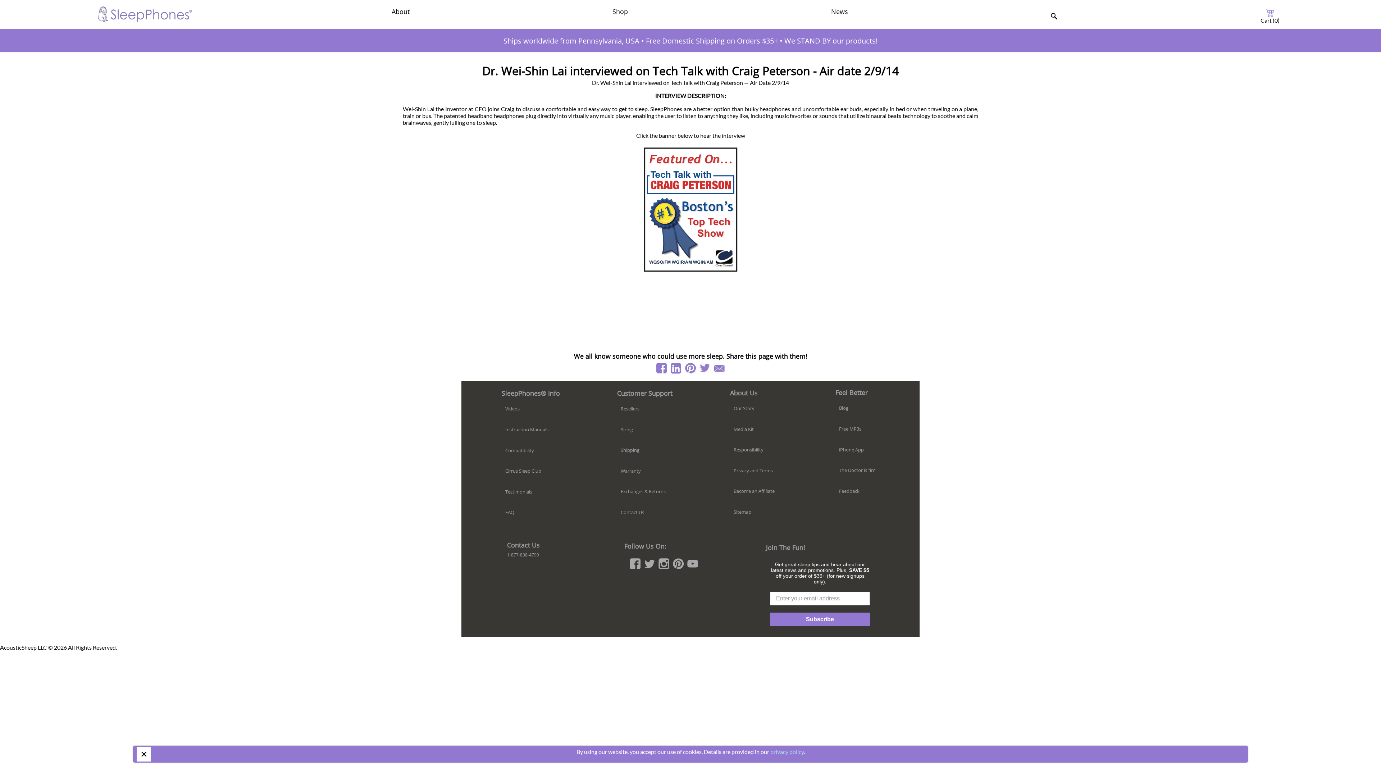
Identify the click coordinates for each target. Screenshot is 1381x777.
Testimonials (518, 492)
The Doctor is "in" (857, 470)
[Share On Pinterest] (690, 368)
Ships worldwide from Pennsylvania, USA (571, 41)
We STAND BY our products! (831, 41)
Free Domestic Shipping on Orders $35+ (712, 41)
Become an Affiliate (754, 491)
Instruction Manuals (526, 429)
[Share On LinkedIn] (676, 368)
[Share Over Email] (719, 368)
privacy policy (787, 751)
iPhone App (851, 449)
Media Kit (744, 429)
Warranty (631, 471)
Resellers (630, 408)
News (839, 11)
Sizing (627, 429)
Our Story (744, 408)
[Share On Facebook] (661, 368)
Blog (843, 408)
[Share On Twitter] (704, 368)
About (401, 11)
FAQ (509, 512)
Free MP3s (850, 429)
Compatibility (519, 450)
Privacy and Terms (753, 470)
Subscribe (820, 619)
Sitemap (742, 512)
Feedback (849, 491)
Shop (620, 11)
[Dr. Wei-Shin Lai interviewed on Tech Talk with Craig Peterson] (690, 209)
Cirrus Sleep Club (523, 471)
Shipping (630, 450)
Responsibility (749, 449)
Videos (512, 408)
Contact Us (632, 512)
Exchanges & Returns (643, 491)
